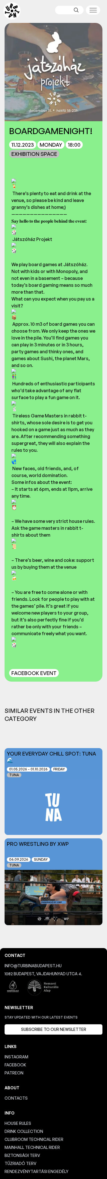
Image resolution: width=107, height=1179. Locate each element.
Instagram (16, 1056)
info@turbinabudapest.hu (33, 965)
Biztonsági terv (22, 1155)
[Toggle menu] (93, 10)
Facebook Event (33, 673)
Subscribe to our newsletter (53, 1029)
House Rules (18, 1123)
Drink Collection (24, 1131)
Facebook (15, 1064)
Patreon (14, 1072)
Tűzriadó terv (21, 1163)
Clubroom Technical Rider (34, 1139)
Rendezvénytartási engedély (36, 1171)
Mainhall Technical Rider (32, 1147)
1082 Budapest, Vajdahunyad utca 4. (43, 973)
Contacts (16, 1098)
